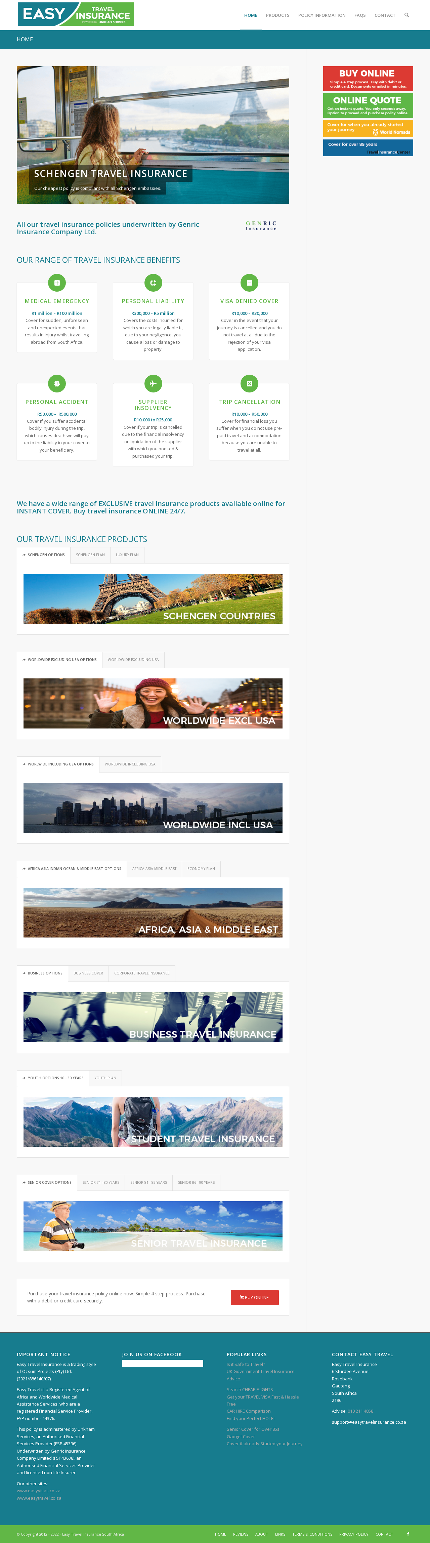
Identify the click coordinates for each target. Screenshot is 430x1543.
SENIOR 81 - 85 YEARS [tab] (148, 1182)
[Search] (406, 15)
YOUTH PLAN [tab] (105, 1078)
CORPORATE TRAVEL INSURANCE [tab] (142, 973)
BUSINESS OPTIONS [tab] (45, 973)
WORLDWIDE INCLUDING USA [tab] (130, 764)
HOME (25, 39)
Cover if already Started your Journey (265, 1444)
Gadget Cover (241, 1436)
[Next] (274, 135)
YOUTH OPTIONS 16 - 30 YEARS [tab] (56, 1078)
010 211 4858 (360, 1411)
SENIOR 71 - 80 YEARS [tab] (101, 1182)
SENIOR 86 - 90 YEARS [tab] (196, 1182)
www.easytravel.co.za (39, 1498)
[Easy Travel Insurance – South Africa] (76, 15)
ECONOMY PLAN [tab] (201, 868)
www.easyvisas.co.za (38, 1491)
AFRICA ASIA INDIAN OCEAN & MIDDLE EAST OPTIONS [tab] (74, 868)
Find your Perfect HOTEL (251, 1418)
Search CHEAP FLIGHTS (250, 1389)
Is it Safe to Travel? (246, 1364)
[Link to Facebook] (408, 1534)
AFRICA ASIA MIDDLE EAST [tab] (154, 868)
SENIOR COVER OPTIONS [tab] (50, 1182)
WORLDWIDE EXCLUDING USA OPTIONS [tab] (62, 659)
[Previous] (32, 135)
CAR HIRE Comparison (249, 1411)
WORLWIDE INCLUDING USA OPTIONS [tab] (61, 764)
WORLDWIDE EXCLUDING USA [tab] (133, 659)
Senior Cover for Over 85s (253, 1429)
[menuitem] (251, 15)
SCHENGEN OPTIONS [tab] (46, 554)
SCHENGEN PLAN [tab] (90, 554)
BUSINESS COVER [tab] (88, 973)
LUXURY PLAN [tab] (127, 554)
